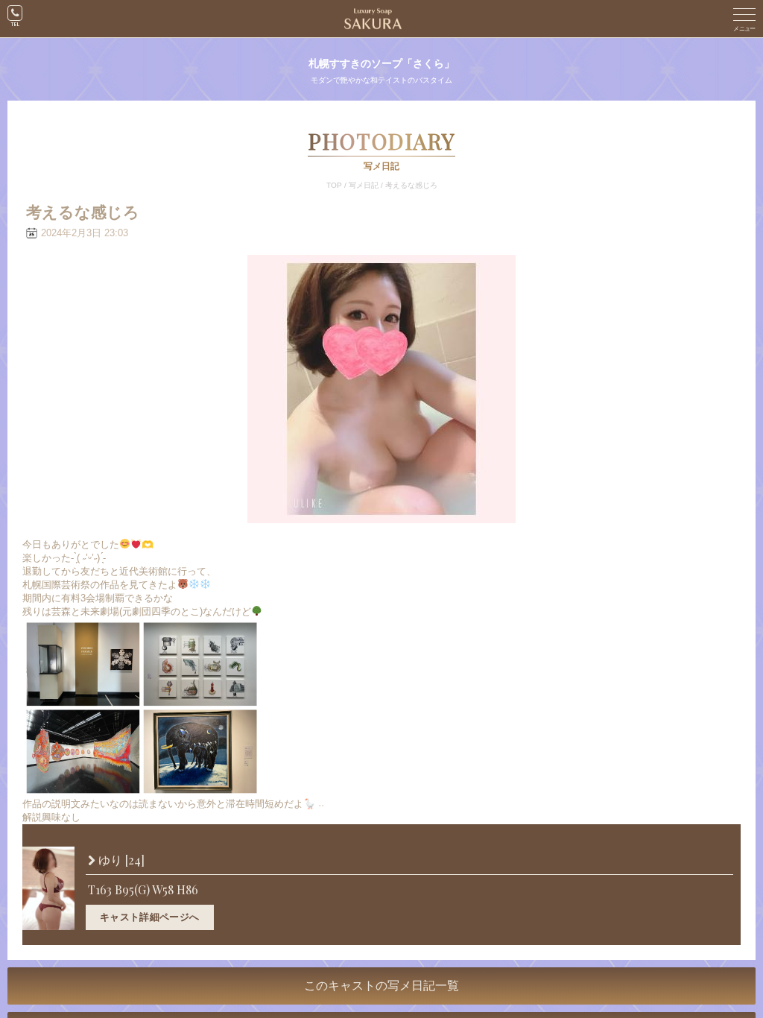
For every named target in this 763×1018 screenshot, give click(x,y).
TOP (334, 185)
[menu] (744, 18)
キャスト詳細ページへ (150, 917)
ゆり (120, 860)
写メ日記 (364, 185)
